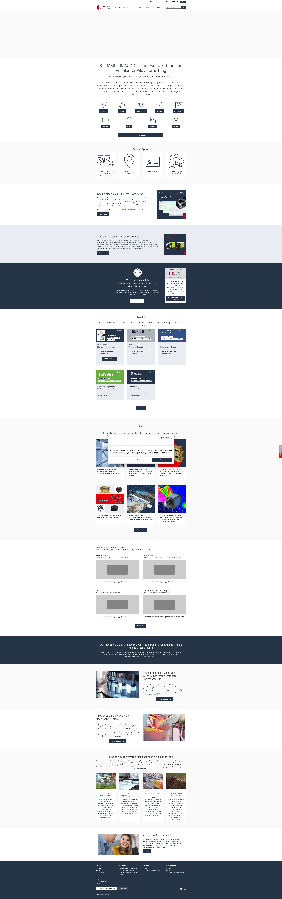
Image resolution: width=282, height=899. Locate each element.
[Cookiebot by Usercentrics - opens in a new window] (162, 438)
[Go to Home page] (103, 7)
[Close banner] (171, 438)
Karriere (168, 870)
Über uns (168, 868)
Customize (140, 459)
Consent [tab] (119, 443)
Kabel (97, 879)
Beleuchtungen (100, 872)
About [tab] (163, 443)
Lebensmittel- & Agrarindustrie (176, 794)
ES (172, 1)
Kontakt (162, 1)
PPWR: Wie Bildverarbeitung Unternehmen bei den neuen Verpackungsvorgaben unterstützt (108, 471)
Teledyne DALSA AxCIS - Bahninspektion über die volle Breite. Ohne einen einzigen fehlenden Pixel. (140, 517)
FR (174, 1)
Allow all (162, 459)
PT (177, 1)
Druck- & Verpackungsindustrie (129, 795)
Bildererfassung (100, 875)
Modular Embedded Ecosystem (128, 868)
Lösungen (134, 7)
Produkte (117, 7)
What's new (126, 7)
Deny (120, 459)
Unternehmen (156, 7)
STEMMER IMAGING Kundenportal (132, 210)
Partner (141, 7)
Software (98, 877)
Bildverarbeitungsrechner (103, 881)
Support (145, 868)
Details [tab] (141, 443)
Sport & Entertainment (105, 794)
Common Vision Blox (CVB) (127, 870)
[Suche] (183, 7)
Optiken (98, 870)
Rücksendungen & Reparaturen (151, 870)
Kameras (98, 868)
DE (169, 1)
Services (148, 7)
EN (167, 1)
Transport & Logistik (153, 793)
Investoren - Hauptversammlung (175, 872)
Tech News (280, 449)
